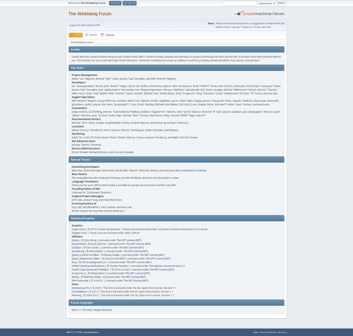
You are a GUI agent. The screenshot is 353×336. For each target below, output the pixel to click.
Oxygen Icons (79, 233)
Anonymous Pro (81, 288)
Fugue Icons (78, 229)
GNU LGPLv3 (132, 233)
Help (256, 332)
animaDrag (78, 251)
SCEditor (76, 247)
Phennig (76, 295)
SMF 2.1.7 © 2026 (82, 310)
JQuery (76, 240)
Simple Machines (102, 310)
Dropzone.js (78, 273)
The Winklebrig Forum (89, 13)
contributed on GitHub (193, 170)
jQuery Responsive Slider (86, 258)
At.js (74, 262)
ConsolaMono (79, 291)
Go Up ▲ (282, 332)
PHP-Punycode (80, 280)
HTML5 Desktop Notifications (88, 266)
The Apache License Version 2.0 (167, 266)
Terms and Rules (268, 332)
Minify (75, 277)
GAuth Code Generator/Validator (90, 269)
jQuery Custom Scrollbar (85, 255)
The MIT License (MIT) (129, 240)
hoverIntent (79, 244)
